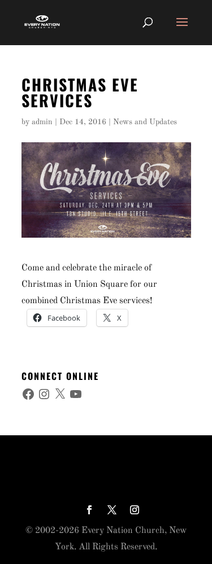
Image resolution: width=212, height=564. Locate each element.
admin (42, 122)
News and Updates (145, 122)
